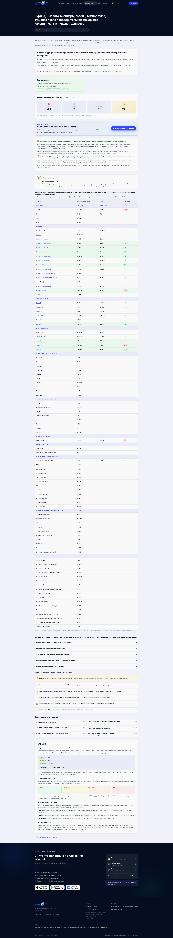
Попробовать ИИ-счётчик (96, 475)
